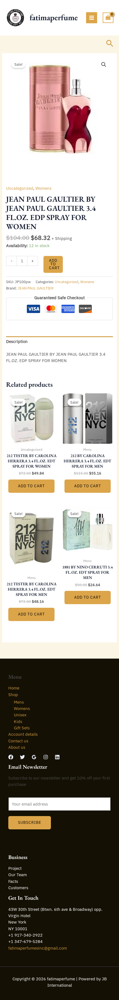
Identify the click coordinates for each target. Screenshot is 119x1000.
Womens (43, 188)
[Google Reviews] (34, 757)
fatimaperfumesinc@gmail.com (37, 948)
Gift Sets (22, 727)
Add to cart (54, 264)
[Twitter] (22, 757)
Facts (13, 881)
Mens (19, 702)
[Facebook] (10, 757)
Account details (23, 734)
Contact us (18, 740)
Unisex (20, 714)
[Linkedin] (57, 757)
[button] (109, 44)
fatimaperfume (54, 17)
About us (16, 747)
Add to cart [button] (31, 485)
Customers (18, 887)
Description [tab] (17, 341)
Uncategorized (19, 188)
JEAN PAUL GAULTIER (35, 288)
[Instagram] (45, 757)
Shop (13, 694)
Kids (18, 721)
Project (15, 868)
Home (13, 688)
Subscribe (29, 822)
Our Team (17, 874)
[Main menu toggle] (91, 17)
